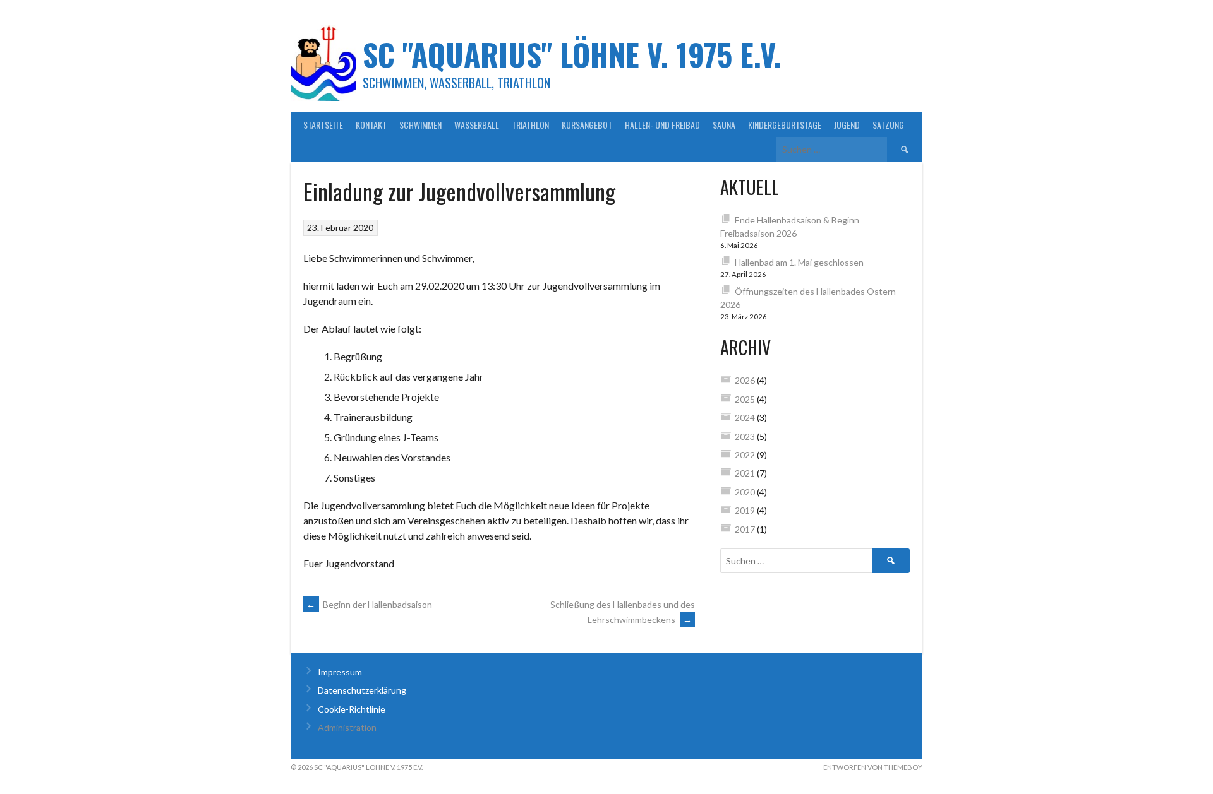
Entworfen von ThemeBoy (872, 767)
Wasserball (476, 124)
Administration (347, 727)
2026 (745, 380)
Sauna (724, 124)
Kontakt (371, 124)
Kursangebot (587, 124)
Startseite (323, 124)
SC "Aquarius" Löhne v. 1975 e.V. (572, 54)
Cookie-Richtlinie (351, 709)
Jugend (847, 124)
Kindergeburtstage (784, 124)
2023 (745, 436)
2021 (745, 473)
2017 (745, 529)
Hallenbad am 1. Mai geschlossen (799, 262)
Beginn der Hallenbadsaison (369, 604)
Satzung (888, 124)
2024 (745, 417)
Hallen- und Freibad (662, 124)
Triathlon (530, 124)
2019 (745, 510)
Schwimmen (420, 124)
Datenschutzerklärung (362, 690)
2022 (745, 454)
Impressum (340, 672)
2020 (745, 492)
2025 (745, 399)
